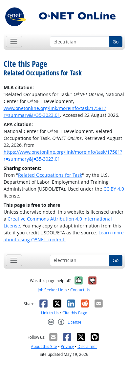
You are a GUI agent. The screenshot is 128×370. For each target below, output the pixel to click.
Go (115, 42)
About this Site (44, 346)
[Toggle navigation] (14, 41)
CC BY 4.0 (113, 189)
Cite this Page (74, 313)
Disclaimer (87, 346)
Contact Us (80, 290)
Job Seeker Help (52, 290)
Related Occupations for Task (50, 175)
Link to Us (50, 313)
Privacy (67, 346)
